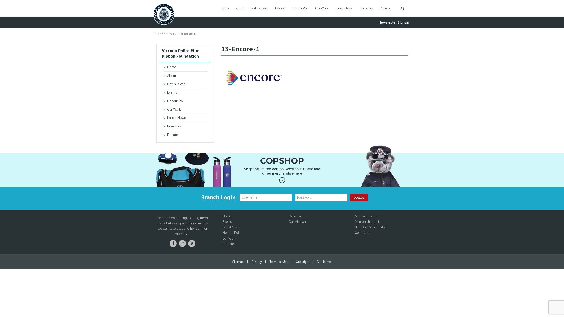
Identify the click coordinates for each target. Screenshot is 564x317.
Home (224, 8)
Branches (366, 8)
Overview (295, 216)
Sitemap (238, 262)
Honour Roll (299, 8)
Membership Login (368, 221)
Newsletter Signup (393, 22)
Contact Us (362, 232)
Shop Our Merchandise (371, 227)
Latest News (344, 8)
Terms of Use (278, 262)
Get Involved (259, 8)
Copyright (302, 262)
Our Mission (297, 221)
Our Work (321, 8)
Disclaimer (324, 262)
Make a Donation (366, 216)
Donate (385, 8)
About (240, 8)
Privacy (256, 262)
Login (359, 197)
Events (279, 8)
